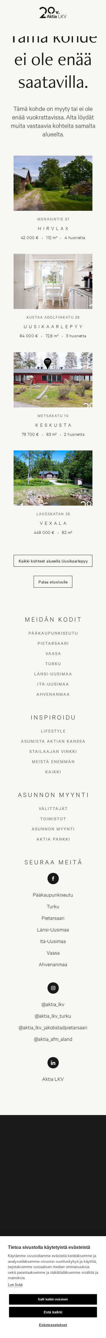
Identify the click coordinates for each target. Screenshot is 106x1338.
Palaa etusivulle (53, 582)
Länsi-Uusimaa (53, 673)
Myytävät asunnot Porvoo (76, 1199)
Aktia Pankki (53, 839)
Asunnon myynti (53, 829)
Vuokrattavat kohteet (76, 1212)
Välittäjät (53, 808)
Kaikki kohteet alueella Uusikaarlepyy (53, 561)
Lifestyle (53, 731)
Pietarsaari (53, 643)
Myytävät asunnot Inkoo (30, 1183)
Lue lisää (15, 1285)
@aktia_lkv (53, 1004)
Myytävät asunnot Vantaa (76, 1152)
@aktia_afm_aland (53, 1039)
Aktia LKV (53, 1078)
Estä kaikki (53, 1312)
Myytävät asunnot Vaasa (30, 1199)
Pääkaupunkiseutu (53, 633)
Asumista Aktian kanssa (53, 741)
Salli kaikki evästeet (53, 1299)
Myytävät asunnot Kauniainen (30, 1168)
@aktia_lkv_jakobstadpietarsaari (53, 1027)
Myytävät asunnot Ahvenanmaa (30, 1215)
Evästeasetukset (53, 1325)
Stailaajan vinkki (53, 751)
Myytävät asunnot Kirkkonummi (76, 1168)
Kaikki (53, 771)
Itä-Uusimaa (53, 684)
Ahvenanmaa (53, 694)
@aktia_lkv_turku (53, 1015)
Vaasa (53, 653)
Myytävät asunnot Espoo (30, 1152)
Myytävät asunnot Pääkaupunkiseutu (30, 1136)
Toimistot (53, 818)
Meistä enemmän (53, 761)
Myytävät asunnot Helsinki (76, 1136)
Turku (53, 663)
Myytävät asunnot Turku (76, 1183)
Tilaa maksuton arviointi (53, 1235)
